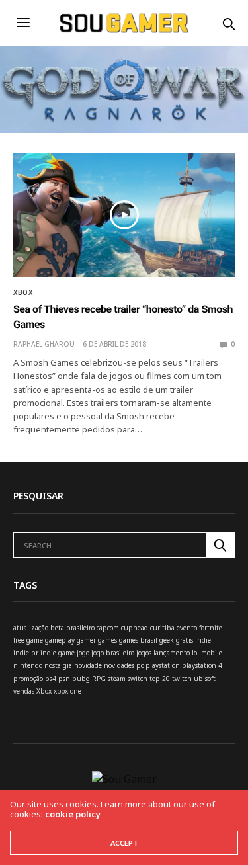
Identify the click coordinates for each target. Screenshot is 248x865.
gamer (86, 640)
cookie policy (73, 814)
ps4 (50, 678)
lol (195, 652)
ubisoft (205, 678)
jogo (83, 652)
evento (187, 627)
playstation (162, 665)
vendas (23, 691)
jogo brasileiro (112, 652)
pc (140, 665)
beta (57, 627)
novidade (88, 665)
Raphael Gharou (44, 344)
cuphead (134, 627)
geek (166, 640)
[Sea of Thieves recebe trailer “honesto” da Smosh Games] (124, 215)
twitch (182, 678)
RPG (99, 678)
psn (64, 678)
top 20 (159, 678)
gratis (184, 640)
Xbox (22, 292)
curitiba (162, 627)
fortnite (210, 627)
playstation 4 (202, 665)
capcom (108, 627)
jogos (143, 652)
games (107, 640)
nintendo (27, 665)
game (34, 640)
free (18, 640)
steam (117, 678)
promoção (28, 678)
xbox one (67, 691)
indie (203, 640)
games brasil (138, 640)
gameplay (60, 640)
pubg (81, 678)
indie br (25, 652)
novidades (119, 665)
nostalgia (58, 665)
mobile (211, 652)
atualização (30, 627)
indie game (57, 652)
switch (137, 678)
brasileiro (80, 627)
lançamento (171, 652)
